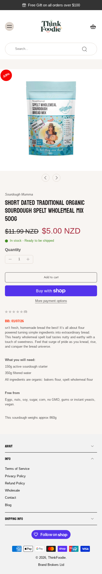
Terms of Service (17, 469)
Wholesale (12, 490)
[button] (51, 277)
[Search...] (84, 49)
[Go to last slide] (46, 178)
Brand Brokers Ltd (51, 565)
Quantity (13, 250)
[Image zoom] (51, 120)
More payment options (51, 301)
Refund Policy (15, 483)
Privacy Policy (15, 476)
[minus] (10, 259)
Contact (10, 497)
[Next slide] (56, 178)
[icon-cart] (91, 26)
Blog (8, 505)
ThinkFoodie (57, 557)
